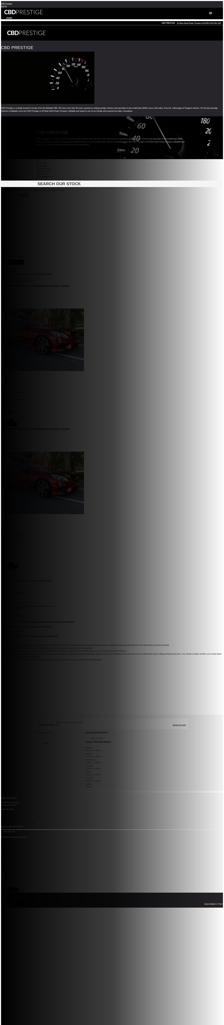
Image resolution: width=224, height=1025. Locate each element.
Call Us (4, 6)
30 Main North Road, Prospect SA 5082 (193, 23)
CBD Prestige (6, 4)
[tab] (112, 805)
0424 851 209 (215, 23)
